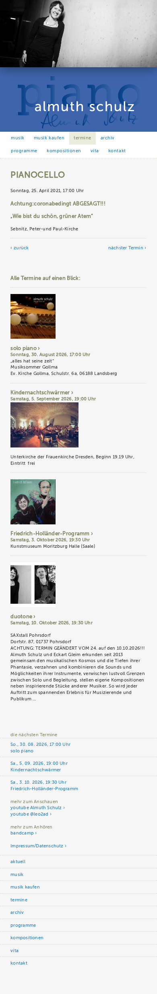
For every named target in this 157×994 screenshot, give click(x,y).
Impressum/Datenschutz (36, 846)
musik (18, 138)
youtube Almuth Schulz (36, 808)
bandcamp (22, 833)
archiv (108, 138)
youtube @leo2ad (29, 814)
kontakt (117, 151)
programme (24, 151)
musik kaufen (49, 138)
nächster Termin (125, 248)
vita (95, 151)
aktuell (17, 861)
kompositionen (64, 151)
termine (82, 138)
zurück (21, 248)
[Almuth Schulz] (78, 66)
